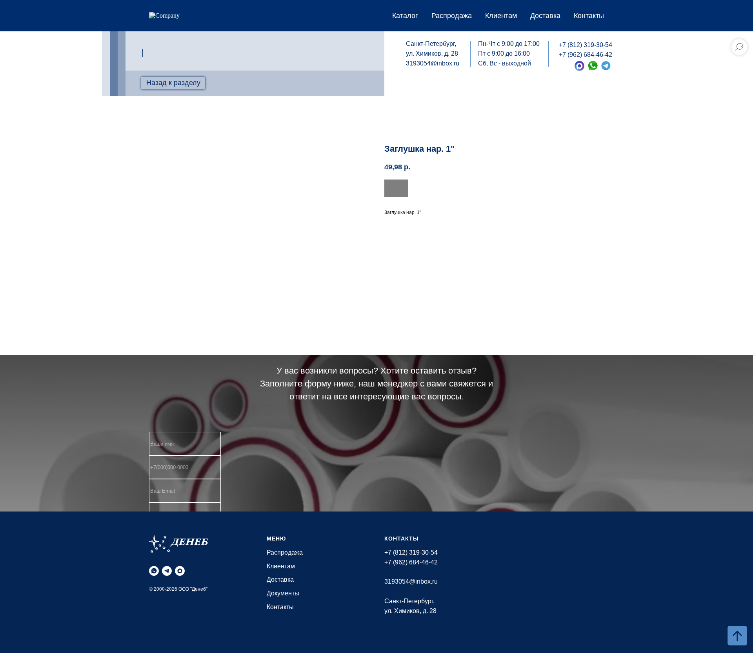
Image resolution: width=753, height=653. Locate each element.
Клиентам (501, 16)
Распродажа (451, 16)
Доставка (545, 16)
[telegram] (167, 571)
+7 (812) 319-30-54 (585, 45)
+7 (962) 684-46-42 (585, 54)
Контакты (589, 16)
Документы (283, 593)
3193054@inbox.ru (432, 63)
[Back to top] (737, 636)
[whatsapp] (154, 571)
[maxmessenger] (180, 571)
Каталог (405, 16)
